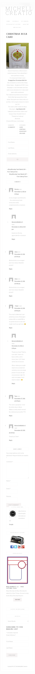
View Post (17, 599)
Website (8, 496)
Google (11, 524)
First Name (9, 641)
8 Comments (11, 127)
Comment (9, 461)
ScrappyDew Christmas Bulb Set (17, 80)
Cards (21, 127)
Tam (15, 396)
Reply (10, 209)
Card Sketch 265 (20, 109)
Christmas (22, 129)
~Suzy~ (16, 306)
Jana (15, 252)
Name (8, 481)
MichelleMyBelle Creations (17, 10)
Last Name (9, 648)
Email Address (11, 635)
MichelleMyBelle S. (17, 222)
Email (8, 488)
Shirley (16, 189)
